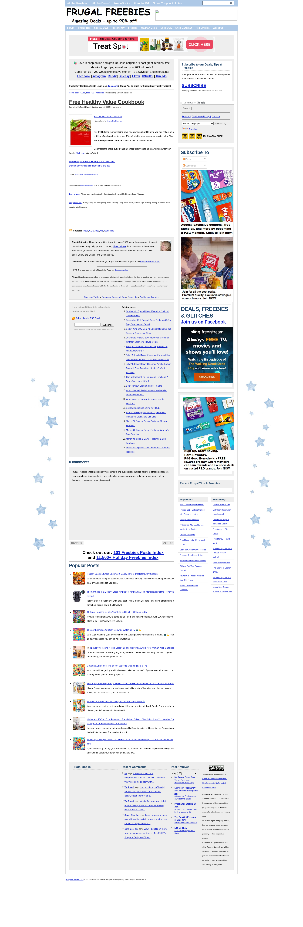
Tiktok (136, 76)
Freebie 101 (141, 3)
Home (71, 93)
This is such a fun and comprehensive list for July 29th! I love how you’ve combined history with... (144, 777)
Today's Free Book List (189, 519)
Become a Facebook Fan (114, 297)
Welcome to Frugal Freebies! (192, 504)
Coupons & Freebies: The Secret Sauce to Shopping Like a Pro (117, 666)
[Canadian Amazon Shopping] (192, 137)
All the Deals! (101, 3)
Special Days (101, 28)
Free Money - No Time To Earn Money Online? (222, 552)
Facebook (83, 76)
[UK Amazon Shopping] (199, 137)
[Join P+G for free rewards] (209, 470)
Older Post (168, 543)
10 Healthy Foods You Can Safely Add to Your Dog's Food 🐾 (116, 701)
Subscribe (133, 297)
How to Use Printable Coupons (193, 561)
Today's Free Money (221, 504)
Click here (80, 153)
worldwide (100, 93)
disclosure (112, 86)
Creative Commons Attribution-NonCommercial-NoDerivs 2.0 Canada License (214, 783)
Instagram (99, 76)
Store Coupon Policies (167, 3)
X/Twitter (147, 76)
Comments (190, 166)
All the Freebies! (78, 3)
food (88, 93)
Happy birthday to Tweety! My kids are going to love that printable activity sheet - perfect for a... (144, 791)
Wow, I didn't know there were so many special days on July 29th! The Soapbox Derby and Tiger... (145, 833)
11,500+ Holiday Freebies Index (127, 557)
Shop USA (166, 28)
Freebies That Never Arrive (191, 555)
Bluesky (124, 76)
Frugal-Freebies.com (74, 879)
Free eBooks (121, 3)
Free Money (118, 28)
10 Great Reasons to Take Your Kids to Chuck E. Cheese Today (117, 612)
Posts (188, 159)
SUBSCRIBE (194, 85)
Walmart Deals (149, 28)
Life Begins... (180, 828)
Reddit (112, 76)
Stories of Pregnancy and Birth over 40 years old (186, 791)
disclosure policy (121, 270)
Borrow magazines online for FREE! (143, 408)
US (93, 93)
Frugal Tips (84, 28)
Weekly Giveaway (86, 185)
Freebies (132, 28)
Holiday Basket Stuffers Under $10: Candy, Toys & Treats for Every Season (122, 574)
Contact (216, 116)
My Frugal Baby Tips (184, 777)
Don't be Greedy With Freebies (193, 550)
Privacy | (186, 116)
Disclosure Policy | (201, 116)
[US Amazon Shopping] (185, 137)
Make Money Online (221, 562)
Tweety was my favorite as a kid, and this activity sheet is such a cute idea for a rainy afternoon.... (145, 819)
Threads (161, 76)
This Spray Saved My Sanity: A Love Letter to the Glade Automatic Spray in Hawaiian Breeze (130, 683)
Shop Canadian (183, 28)
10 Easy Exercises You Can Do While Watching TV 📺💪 (114, 630)
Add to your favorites (149, 297)
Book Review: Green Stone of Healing (144, 386)
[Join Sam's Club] (207, 301)
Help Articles (203, 28)
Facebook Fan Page (150, 261)
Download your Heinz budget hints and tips (89, 166)
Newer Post (76, 543)
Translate (193, 129)
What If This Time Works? (185, 823)
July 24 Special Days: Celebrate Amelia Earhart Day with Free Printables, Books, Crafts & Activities (148, 368)
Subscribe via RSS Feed (88, 318)
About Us (218, 28)
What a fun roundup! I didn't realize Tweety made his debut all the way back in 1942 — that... (145, 805)
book (77, 93)
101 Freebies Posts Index (138, 552)
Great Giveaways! (187, 535)
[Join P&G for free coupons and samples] (207, 235)
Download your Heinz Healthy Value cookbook (92, 161)
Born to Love (74, 194)
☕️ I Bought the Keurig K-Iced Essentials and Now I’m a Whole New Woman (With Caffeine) (130, 648)
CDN (82, 93)
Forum (70, 28)
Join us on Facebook (203, 322)
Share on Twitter (92, 297)
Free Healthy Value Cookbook (106, 102)
